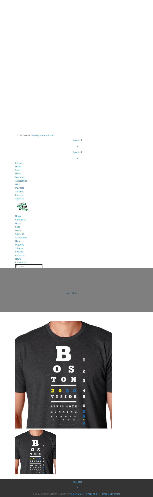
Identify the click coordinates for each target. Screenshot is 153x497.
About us (19, 198)
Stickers (19, 191)
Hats (17, 184)
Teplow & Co (76, 493)
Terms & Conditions (110, 493)
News (18, 216)
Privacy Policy (91, 493)
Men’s (18, 173)
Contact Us (20, 219)
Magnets (19, 187)
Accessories (21, 180)
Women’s (19, 177)
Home (18, 166)
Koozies (19, 195)
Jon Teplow (71, 292)
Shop (17, 170)
